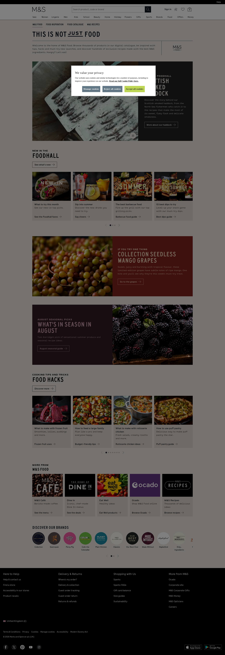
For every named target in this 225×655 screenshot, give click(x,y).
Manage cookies (91, 89)
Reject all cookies (112, 89)
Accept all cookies (134, 89)
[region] (113, 80)
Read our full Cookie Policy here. (124, 81)
